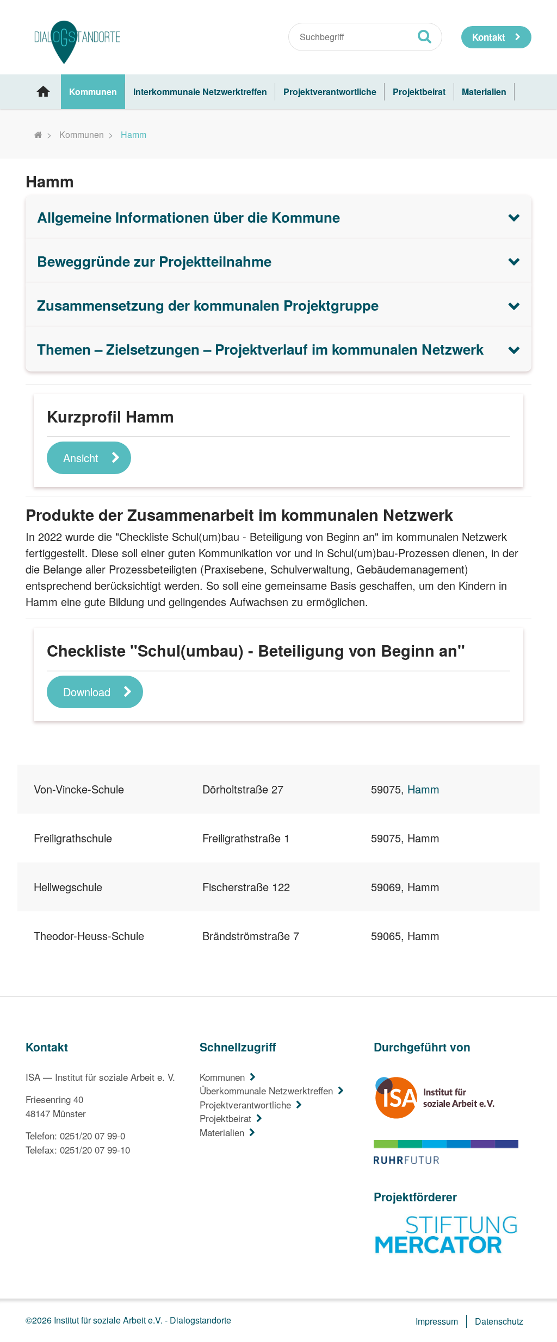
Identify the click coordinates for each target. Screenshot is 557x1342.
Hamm (423, 789)
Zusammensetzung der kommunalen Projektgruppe (208, 305)
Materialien (484, 91)
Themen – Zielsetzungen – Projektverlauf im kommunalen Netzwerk (260, 349)
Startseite (43, 91)
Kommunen (93, 91)
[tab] (278, 217)
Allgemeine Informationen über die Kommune (188, 217)
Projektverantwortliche (329, 91)
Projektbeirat (419, 91)
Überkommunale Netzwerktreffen (266, 1090)
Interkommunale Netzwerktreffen (200, 91)
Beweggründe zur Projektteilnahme (154, 261)
